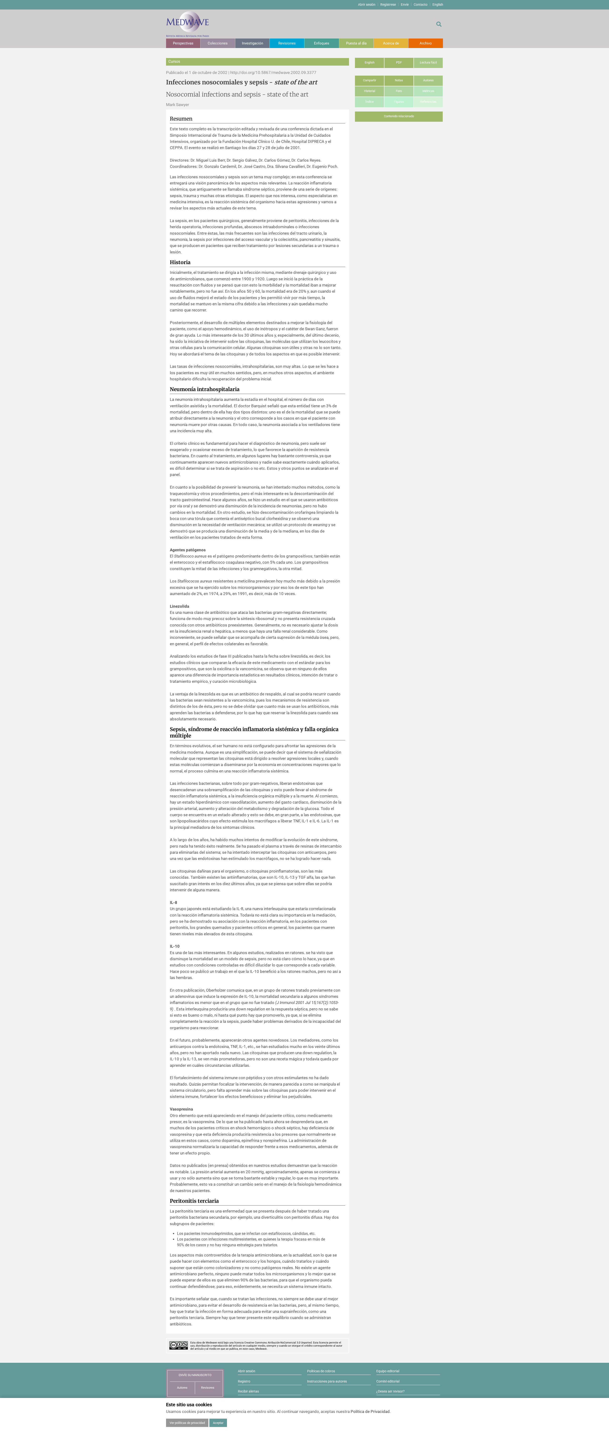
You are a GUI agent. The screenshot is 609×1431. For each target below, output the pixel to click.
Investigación (252, 43)
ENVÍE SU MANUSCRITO (195, 1375)
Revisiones (287, 43)
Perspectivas (183, 43)
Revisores (207, 1387)
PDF (399, 62)
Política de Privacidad (370, 1411)
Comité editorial (387, 1381)
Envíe (405, 4)
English (437, 4)
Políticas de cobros (321, 1371)
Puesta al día (356, 43)
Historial (369, 91)
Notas (399, 80)
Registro (244, 1381)
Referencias (428, 101)
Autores (428, 80)
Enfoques (321, 43)
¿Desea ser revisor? (390, 1391)
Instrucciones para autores (327, 1381)
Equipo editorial (387, 1371)
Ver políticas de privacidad (187, 1423)
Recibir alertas (248, 1391)
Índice (369, 101)
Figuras (399, 101)
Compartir (369, 80)
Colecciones (218, 43)
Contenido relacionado (399, 116)
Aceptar (218, 1423)
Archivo (426, 43)
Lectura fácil (428, 62)
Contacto (420, 4)
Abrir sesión (366, 4)
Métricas (428, 91)
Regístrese (388, 4)
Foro (399, 91)
